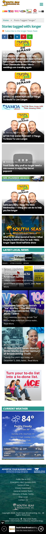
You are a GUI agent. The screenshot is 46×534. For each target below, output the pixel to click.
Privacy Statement (23, 488)
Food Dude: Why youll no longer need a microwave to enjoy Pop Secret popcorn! (22, 168)
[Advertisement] (23, 107)
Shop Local (23, 497)
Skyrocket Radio (30, 519)
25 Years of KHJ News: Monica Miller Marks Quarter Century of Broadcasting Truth (22, 350)
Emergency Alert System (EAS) (23, 482)
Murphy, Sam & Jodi (31, 53)
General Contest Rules (23, 491)
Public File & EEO (23, 479)
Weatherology (37, 520)
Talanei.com (9, 280)
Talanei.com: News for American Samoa (17, 275)
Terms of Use (23, 485)
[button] (41, 4)
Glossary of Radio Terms (23, 494)
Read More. (9, 323)
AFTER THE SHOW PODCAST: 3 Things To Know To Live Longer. (21, 98)
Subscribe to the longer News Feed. (21, 31)
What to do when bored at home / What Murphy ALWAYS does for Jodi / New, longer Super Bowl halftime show (23, 239)
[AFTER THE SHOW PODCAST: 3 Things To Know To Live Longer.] (23, 87)
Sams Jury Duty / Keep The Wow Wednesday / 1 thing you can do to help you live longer (22, 207)
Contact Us (23, 500)
